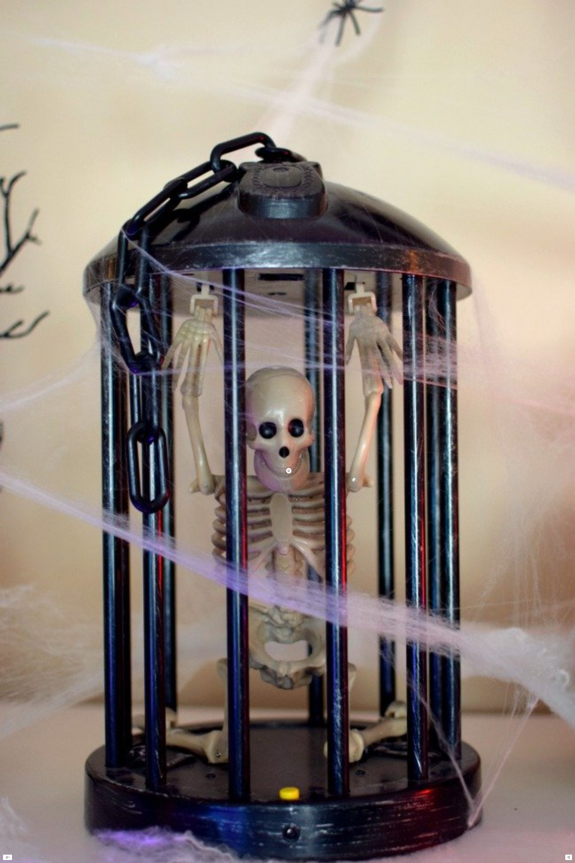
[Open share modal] (568, 857)
